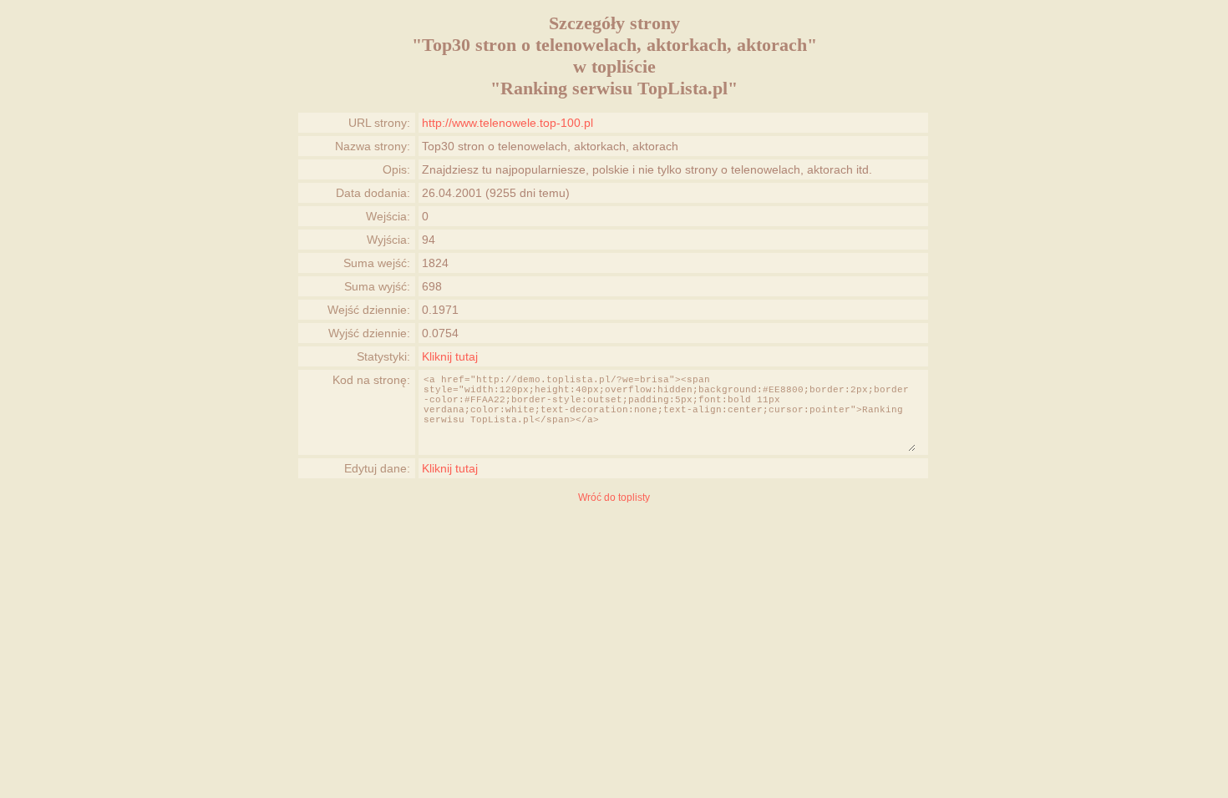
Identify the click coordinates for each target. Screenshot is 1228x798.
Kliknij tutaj (450, 356)
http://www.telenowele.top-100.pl (507, 122)
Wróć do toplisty (614, 497)
